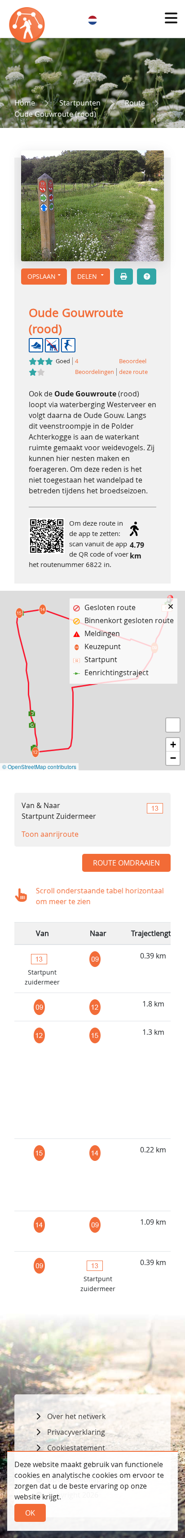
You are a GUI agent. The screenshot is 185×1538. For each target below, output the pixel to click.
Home (24, 103)
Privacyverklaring (76, 1432)
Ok (30, 1513)
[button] (171, 18)
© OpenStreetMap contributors (39, 766)
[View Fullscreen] (173, 725)
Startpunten (80, 103)
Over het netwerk (76, 1416)
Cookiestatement (76, 1448)
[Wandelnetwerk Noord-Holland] (28, 27)
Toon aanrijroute (50, 834)
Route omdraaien (126, 863)
